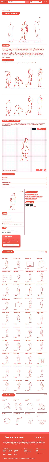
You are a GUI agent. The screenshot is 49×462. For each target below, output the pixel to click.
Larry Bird (4, 340)
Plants (4, 452)
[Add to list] (21, 191)
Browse (25, 450)
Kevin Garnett (28, 327)
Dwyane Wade (40, 284)
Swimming (4, 399)
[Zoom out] (37, 170)
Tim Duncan (5, 380)
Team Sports (39, 196)
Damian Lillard (17, 284)
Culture (15, 454)
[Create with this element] (23, 191)
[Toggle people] (43, 170)
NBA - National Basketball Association (10, 231)
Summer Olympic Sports (31, 198)
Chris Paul (4, 284)
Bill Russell (16, 271)
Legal (37, 451)
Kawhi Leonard (5, 327)
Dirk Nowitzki (28, 284)
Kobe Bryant (39, 327)
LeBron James (17, 340)
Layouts (9, 452)
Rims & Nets (39, 353)
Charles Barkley (40, 271)
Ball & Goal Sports (30, 196)
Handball (4, 413)
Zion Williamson (40, 380)
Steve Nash (39, 367)
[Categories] (46, 2)
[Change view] (45, 170)
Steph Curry (28, 367)
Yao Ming (27, 380)
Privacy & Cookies (40, 452)
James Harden (40, 298)
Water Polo (27, 413)
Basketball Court (6, 271)
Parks (31, 204)
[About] (44, 2)
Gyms (27, 204)
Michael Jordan (5, 353)
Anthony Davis (17, 258)
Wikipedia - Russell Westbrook (8, 229)
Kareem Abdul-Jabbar (40, 313)
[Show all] (41, 170)
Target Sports (17, 413)
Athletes (35, 194)
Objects (4, 454)
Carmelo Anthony (29, 271)
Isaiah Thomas (28, 298)
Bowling (27, 399)
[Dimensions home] (4, 1)
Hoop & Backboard (18, 298)
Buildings (10, 454)
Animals (4, 451)
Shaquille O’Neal (17, 367)
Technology (16, 452)
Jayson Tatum (5, 312)
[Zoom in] (39, 170)
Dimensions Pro (27, 451)
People (4, 450)
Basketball (7, 10)
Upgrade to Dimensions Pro (11, 245)
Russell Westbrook (6, 367)
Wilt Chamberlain (18, 380)
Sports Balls (16, 399)
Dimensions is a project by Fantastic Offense (10, 458)
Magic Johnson (40, 340)
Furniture (10, 450)
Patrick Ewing (28, 353)
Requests (26, 452)
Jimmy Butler (17, 312)
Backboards (28, 258)
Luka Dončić (28, 340)
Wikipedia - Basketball (6, 232)
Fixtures (9, 451)
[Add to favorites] (20, 191)
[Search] (27, 2)
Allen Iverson (5, 258)
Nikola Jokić (16, 353)
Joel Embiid (27, 312)
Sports (3, 10)
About (37, 450)
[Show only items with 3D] (46, 252)
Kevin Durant (17, 327)
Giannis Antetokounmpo (6, 299)
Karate (38, 399)
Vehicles (16, 450)
